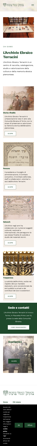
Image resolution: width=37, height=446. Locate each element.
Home (5, 402)
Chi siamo (17, 402)
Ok (19, 425)
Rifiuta (30, 425)
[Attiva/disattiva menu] (32, 5)
